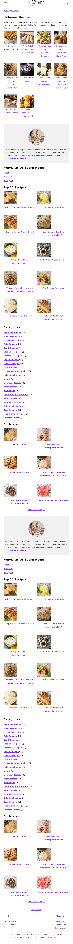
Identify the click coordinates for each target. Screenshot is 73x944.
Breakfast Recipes (12, 340)
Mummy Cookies (10, 25)
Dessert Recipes (12, 363)
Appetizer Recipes (12, 332)
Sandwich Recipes (12, 402)
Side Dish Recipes (12, 406)
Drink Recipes (10, 367)
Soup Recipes (10, 410)
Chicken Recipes (12, 352)
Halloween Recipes (13, 375)
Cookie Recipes (11, 360)
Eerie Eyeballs (26, 25)
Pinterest (8, 177)
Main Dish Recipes (12, 383)
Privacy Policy (12, 921)
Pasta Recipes (10, 387)
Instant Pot (9, 379)
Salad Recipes (10, 398)
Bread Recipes (10, 336)
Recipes (15, 10)
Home (6, 10)
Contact (12, 925)
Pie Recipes (9, 390)
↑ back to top (36, 910)
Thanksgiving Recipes (14, 414)
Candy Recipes (11, 348)
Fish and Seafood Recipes (16, 371)
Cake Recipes (10, 344)
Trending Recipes (12, 418)
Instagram (8, 180)
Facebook (8, 173)
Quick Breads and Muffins (16, 394)
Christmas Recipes (13, 356)
